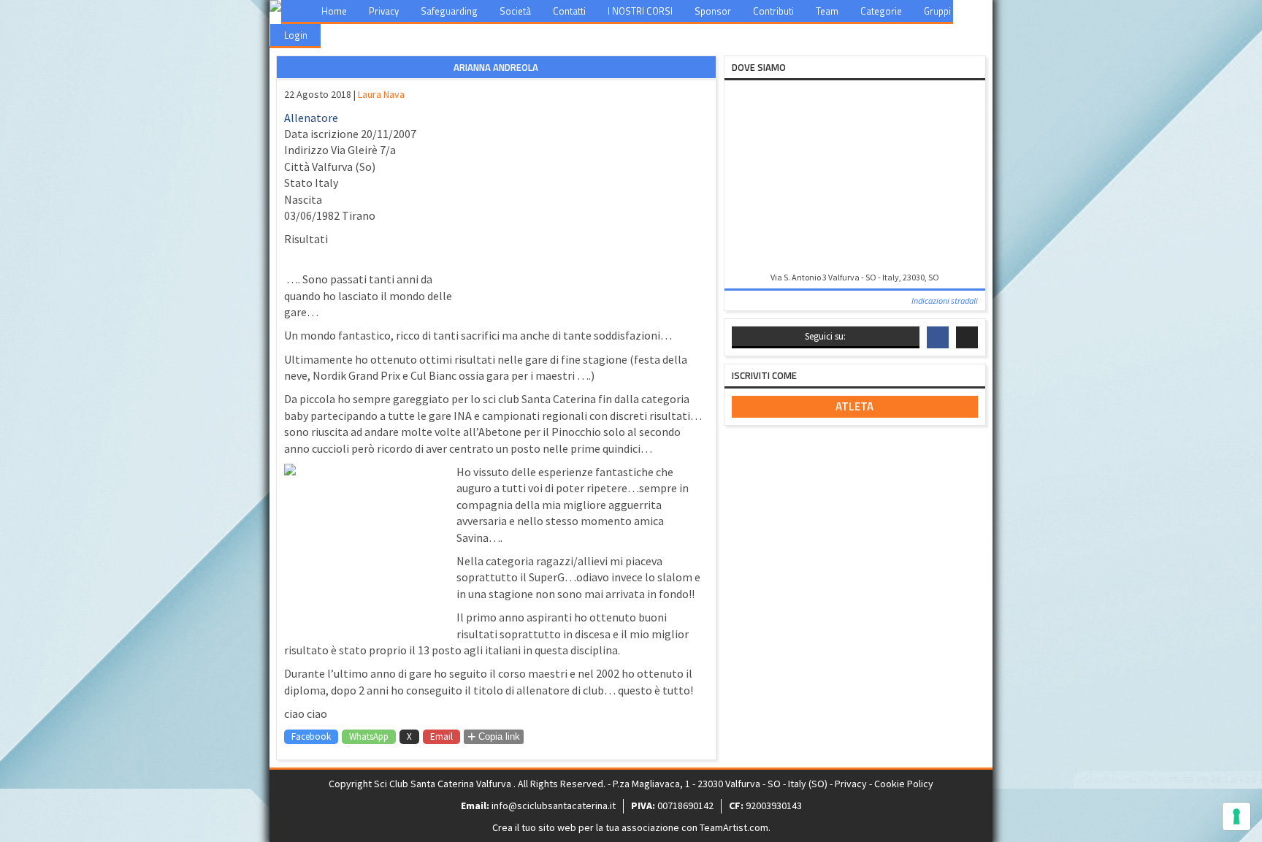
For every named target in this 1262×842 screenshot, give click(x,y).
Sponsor (713, 11)
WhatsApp (369, 736)
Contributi (773, 11)
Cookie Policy (903, 783)
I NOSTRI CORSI (640, 11)
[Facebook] (938, 337)
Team (827, 11)
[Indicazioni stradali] (855, 177)
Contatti (569, 11)
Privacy (384, 11)
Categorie (881, 11)
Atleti (983, 11)
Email (441, 736)
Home (334, 11)
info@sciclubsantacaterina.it (554, 805)
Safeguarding (449, 11)
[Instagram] (967, 337)
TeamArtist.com (734, 827)
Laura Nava (381, 94)
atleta (854, 406)
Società (515, 11)
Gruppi (937, 11)
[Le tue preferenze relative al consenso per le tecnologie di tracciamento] (1236, 816)
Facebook (311, 736)
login (295, 35)
